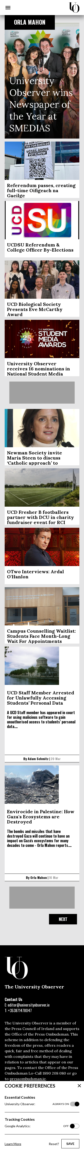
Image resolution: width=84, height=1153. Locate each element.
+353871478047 (20, 1010)
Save (70, 1144)
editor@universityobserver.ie (28, 1005)
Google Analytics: (37, 1126)
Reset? (54, 1144)
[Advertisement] (42, 393)
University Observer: (37, 1104)
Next (63, 919)
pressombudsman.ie (28, 1078)
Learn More (13, 1144)
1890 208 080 (54, 1073)
